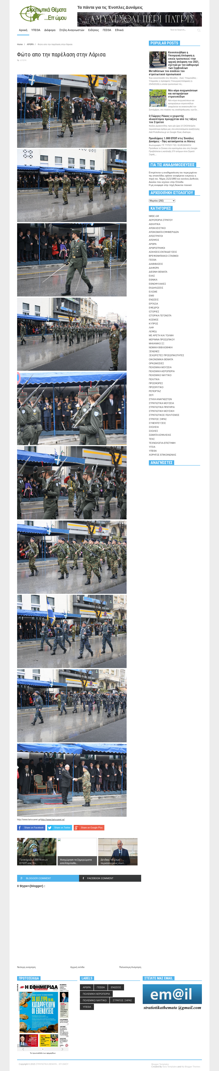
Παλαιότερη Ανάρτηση (130, 967)
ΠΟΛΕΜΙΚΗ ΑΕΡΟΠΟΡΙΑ (162, 371)
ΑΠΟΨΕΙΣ (154, 240)
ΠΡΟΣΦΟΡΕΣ (156, 383)
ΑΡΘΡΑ (23, 60)
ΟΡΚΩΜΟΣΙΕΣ (156, 363)
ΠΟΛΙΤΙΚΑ (154, 379)
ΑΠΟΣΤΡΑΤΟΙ (156, 236)
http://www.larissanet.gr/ (29, 819)
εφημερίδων (51, 1053)
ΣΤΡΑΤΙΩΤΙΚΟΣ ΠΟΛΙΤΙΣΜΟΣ (164, 415)
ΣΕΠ (151, 395)
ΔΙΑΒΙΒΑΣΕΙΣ (156, 264)
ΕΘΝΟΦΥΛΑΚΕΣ (157, 284)
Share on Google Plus (92, 827)
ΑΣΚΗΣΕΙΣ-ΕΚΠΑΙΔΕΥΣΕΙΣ (163, 252)
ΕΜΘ (151, 295)
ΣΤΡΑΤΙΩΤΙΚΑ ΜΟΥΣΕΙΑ (161, 403)
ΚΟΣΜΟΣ (153, 319)
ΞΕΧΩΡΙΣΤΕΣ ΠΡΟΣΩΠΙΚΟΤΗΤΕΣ (166, 355)
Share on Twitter (62, 827)
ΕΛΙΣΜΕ (153, 291)
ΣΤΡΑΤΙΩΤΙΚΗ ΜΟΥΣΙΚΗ (161, 411)
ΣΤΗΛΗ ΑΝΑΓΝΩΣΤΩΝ (160, 399)
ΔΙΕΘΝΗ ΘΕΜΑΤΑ (158, 272)
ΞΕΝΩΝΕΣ (154, 351)
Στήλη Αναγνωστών (71, 30)
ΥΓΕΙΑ (152, 447)
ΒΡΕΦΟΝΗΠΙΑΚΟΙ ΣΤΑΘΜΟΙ (163, 256)
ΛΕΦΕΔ (153, 331)
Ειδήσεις (93, 30)
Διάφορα (49, 30)
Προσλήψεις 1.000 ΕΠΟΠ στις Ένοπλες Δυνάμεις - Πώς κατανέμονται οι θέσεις (172, 140)
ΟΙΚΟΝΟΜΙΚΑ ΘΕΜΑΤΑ (161, 359)
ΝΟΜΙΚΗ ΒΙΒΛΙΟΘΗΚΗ (160, 347)
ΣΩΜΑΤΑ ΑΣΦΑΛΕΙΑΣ (160, 435)
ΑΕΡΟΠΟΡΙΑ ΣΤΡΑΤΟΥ (161, 220)
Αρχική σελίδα (77, 967)
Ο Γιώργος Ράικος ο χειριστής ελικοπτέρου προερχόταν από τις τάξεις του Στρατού (173, 119)
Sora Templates (169, 1067)
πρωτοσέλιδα (37, 1053)
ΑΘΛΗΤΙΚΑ (154, 224)
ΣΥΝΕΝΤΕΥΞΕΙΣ (157, 423)
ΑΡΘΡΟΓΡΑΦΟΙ (157, 248)
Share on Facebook (34, 827)
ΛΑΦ (151, 327)
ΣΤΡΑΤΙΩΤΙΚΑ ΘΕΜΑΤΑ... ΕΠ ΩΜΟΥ (52, 1064)
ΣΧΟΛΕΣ (153, 431)
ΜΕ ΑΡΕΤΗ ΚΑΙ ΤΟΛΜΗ (161, 335)
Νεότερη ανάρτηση (26, 967)
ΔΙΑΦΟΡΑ (154, 268)
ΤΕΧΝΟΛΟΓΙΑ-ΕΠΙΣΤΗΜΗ (162, 443)
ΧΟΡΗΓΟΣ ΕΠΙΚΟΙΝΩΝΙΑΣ (162, 455)
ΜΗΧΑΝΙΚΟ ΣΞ (156, 343)
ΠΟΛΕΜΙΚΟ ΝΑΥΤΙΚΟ (160, 375)
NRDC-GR (154, 216)
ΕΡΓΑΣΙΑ (153, 303)
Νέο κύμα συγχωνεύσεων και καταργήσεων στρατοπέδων (182, 93)
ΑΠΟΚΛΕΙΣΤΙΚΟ (157, 228)
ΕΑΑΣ (152, 276)
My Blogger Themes (191, 1067)
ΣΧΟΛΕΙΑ (154, 427)
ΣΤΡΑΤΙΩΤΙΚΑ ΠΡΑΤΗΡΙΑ (162, 407)
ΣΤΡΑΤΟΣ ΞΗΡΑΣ (158, 419)
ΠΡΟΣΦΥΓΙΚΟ (156, 387)
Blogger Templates (160, 1064)
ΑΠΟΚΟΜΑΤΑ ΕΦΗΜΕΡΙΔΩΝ (164, 232)
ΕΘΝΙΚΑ (153, 279)
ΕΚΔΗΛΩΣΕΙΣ (156, 288)
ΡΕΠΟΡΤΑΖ (155, 391)
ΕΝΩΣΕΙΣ (154, 299)
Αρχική (23, 30)
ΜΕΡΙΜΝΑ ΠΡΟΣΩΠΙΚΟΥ (162, 339)
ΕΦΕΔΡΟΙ (154, 307)
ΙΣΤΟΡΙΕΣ (154, 311)
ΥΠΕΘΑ (35, 30)
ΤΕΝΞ (152, 439)
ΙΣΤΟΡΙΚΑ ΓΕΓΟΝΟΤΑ (160, 315)
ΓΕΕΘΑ (107, 30)
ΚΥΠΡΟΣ (153, 323)
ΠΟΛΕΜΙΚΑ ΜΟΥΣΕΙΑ (160, 367)
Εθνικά (119, 30)
